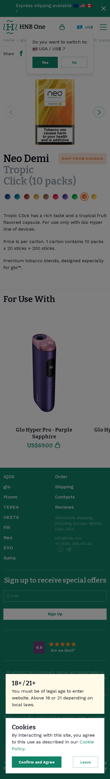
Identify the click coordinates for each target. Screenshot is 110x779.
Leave (85, 762)
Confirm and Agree (37, 762)
